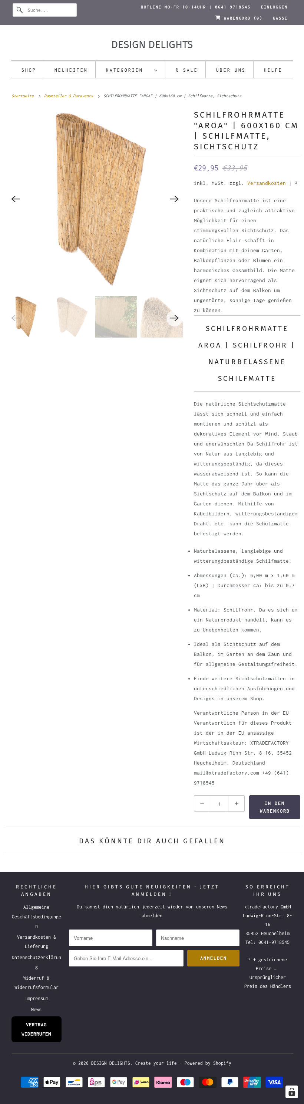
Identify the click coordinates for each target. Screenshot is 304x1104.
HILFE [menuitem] (273, 70)
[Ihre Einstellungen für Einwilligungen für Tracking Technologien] (291, 1092)
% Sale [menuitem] (187, 70)
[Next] (174, 199)
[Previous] (15, 199)
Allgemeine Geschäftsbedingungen (36, 916)
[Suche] (20, 10)
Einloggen (274, 7)
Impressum (36, 998)
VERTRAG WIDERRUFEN (36, 1029)
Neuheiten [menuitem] (71, 70)
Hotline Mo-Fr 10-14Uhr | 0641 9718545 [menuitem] (196, 7)
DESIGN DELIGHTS (110, 1063)
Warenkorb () (241, 18)
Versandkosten (266, 183)
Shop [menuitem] (29, 70)
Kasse (280, 18)
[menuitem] (132, 69)
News (36, 1009)
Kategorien (128, 70)
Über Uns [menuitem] (231, 70)
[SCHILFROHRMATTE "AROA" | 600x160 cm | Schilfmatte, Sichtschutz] (95, 199)
